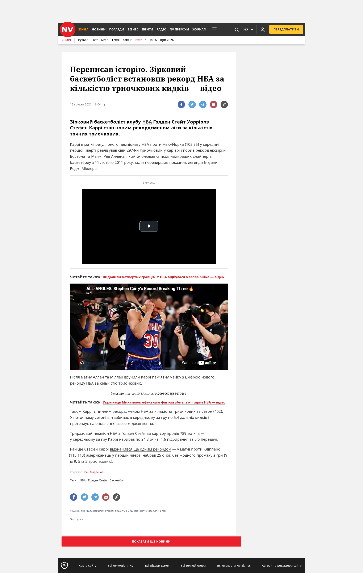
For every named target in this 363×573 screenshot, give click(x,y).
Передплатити (286, 29)
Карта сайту (87, 566)
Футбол (83, 40)
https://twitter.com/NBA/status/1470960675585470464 (148, 394)
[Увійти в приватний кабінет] (263, 29)
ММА (105, 40)
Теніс (116, 40)
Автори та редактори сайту (281, 566)
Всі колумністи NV (120, 566)
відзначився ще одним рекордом (140, 449)
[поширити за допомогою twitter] (192, 104)
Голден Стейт (97, 480)
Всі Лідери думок (157, 566)
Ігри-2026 (167, 40)
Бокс (94, 40)
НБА (147, 121)
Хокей (127, 40)
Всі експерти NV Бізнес (234, 566)
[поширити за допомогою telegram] (202, 104)
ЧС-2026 (151, 40)
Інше (138, 40)
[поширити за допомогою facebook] (181, 104)
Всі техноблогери (193, 566)
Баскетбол (117, 480)
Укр (246, 29)
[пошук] (237, 29)
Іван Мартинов (93, 472)
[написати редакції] (213, 104)
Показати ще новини (151, 541)
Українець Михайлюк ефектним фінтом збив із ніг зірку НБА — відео (164, 402)
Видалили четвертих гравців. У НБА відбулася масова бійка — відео (163, 277)
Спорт (66, 40)
